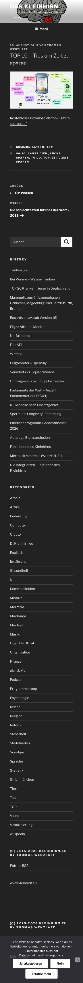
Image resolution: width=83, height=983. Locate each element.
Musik (14, 634)
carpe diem (38, 153)
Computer (18, 525)
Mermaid (17, 607)
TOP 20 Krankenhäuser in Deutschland (40, 288)
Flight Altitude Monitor (28, 327)
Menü (44, 29)
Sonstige (17, 752)
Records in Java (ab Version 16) (33, 318)
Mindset (16, 625)
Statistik (16, 770)
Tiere (14, 789)
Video (14, 816)
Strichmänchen (22, 780)
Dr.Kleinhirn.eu (21, 544)
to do (36, 157)
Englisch (16, 553)
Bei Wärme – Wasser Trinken (32, 279)
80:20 (21, 153)
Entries (19, 866)
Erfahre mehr (41, 974)
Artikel (15, 507)
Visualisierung (21, 825)
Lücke (55, 153)
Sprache (16, 761)
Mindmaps (18, 616)
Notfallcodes (20, 336)
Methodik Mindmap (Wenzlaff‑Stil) (37, 456)
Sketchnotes (20, 743)
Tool (13, 798)
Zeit (55, 157)
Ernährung (18, 562)
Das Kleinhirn (34, 6)
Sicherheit (18, 734)
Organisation (20, 652)
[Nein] (77, 959)
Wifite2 (16, 354)
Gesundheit (19, 571)
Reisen (15, 707)
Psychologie (19, 698)
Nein (60, 963)
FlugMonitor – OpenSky (28, 363)
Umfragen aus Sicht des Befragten (37, 381)
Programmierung (23, 689)
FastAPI (16, 345)
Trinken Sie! (19, 270)
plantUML (17, 671)
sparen (22, 157)
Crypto (15, 534)
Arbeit (15, 498)
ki (11, 580)
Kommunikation (30, 147)
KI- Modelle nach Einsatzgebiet (34, 405)
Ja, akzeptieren (30, 963)
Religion (16, 716)
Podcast (16, 680)
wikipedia (17, 834)
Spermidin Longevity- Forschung (35, 414)
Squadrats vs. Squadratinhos (32, 372)
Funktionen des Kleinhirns (30, 447)
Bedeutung (18, 516)
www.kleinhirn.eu (23, 883)
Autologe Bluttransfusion (30, 438)
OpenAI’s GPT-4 (22, 643)
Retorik (15, 725)
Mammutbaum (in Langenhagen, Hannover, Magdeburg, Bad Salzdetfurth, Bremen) (41, 303)
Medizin (16, 598)
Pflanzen (16, 661)
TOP (49, 147)
